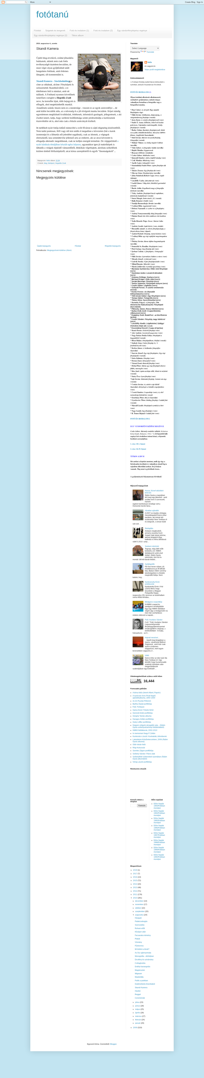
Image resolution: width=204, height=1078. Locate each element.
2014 (135, 884)
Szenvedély (139, 925)
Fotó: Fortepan (138, 707)
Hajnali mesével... (152, 638)
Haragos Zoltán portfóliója (143, 719)
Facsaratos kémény (143, 935)
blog (45, 163)
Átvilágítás (149, 528)
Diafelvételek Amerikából (145, 984)
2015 (135, 880)
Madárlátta (139, 977)
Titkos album (78, 35)
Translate (150, 52)
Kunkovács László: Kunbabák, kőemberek (150, 736)
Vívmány (138, 942)
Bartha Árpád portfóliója (142, 704)
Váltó (147, 655)
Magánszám (140, 970)
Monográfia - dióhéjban (144, 956)
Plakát (137, 939)
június (138, 1006)
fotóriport (51, 163)
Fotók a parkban (141, 981)
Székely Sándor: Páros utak (144, 754)
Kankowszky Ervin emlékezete (152, 583)
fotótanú (52, 14)
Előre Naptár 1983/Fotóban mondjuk (159, 806)
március (138, 1016)
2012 (135, 891)
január (138, 1023)
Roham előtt (140, 928)
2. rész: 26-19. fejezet (138, 449)
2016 (135, 877)
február (138, 1020)
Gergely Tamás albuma (142, 716)
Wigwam (138, 974)
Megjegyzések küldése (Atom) (59, 250)
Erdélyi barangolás (142, 967)
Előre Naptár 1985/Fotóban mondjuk (159, 820)
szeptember (140, 911)
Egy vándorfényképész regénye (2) (50, 35)
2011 (135, 894)
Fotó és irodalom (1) (79, 30)
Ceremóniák (140, 998)
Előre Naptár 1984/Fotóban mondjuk (159, 813)
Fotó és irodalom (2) (103, 30)
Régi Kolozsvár (139, 748)
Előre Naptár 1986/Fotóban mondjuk (159, 828)
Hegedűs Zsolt (60, 163)
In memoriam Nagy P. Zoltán (144, 733)
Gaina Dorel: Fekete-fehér (143, 710)
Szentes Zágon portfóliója (143, 751)
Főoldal (37, 30)
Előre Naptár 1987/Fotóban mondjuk (159, 835)
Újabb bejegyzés (44, 246)
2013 (135, 887)
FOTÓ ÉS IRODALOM (139, 92)
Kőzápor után (140, 932)
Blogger (113, 1044)
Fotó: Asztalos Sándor (153, 620)
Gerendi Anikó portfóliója (143, 713)
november (139, 904)
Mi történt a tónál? (142, 949)
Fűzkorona (139, 946)
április (138, 1013)
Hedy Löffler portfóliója (142, 722)
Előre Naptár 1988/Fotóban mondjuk (159, 842)
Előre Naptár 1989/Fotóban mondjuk (159, 850)
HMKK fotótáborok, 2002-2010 (145, 730)
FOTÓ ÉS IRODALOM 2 (140, 418)
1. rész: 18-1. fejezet (137, 444)
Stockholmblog (61, 81)
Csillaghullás (140, 963)
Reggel (138, 994)
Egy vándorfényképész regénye (132, 30)
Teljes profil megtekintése (155, 70)
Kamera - (48, 81)
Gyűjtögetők (150, 564)
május (138, 1009)
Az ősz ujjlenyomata (143, 953)
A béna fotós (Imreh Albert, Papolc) (147, 693)
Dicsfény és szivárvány (144, 960)
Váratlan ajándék (152, 511)
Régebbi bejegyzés (113, 246)
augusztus (139, 915)
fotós (150, 62)
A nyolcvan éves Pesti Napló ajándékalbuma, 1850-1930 (144, 697)
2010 (135, 898)
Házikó (138, 991)
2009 (135, 1028)
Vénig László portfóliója (142, 762)
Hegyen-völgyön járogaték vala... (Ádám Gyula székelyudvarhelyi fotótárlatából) (149, 726)
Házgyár (138, 918)
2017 (135, 874)
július (137, 1002)
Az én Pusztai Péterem (142, 701)
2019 (135, 870)
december (139, 901)
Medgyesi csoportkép (153, 602)
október (138, 908)
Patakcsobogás (141, 921)
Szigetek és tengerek (55, 30)
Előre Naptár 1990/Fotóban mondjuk (159, 857)
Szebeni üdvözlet (152, 546)
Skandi (39, 81)
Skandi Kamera (141, 988)
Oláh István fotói (139, 745)
